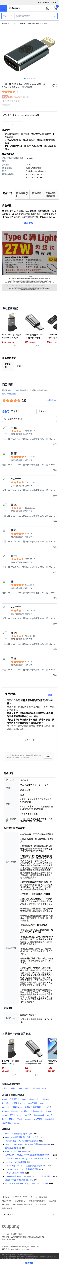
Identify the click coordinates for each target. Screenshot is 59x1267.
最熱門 (5, 411)
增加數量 (4, 124)
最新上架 (15, 411)
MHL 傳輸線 (23, 1089)
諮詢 (50, 694)
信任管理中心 (20, 1200)
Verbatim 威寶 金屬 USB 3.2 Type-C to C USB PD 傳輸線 (26, 1184)
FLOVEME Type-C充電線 (14, 1173)
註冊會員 (46, 2)
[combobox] (46, 411)
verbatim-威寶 (7, 1115)
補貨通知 (29, 1263)
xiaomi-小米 (34, 1099)
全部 (5, 16)
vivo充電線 (38, 1119)
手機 (13, 24)
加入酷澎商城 (41, 1204)
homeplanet (39, 1115)
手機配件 (21, 24)
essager (23, 1099)
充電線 (4, 1089)
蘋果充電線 (6, 1123)
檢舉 (48, 757)
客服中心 (54, 2)
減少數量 (20, 124)
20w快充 (48, 1107)
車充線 (27, 1107)
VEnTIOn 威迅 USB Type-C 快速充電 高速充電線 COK (25, 1166)
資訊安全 (5, 1204)
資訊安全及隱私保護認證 (22, 1204)
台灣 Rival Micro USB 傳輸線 (15, 1152)
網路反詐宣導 (7, 1208)
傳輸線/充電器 (33, 24)
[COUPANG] (10, 1227)
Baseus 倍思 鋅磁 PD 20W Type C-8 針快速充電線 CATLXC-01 (28, 1159)
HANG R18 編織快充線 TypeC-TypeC (18, 1134)
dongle (16, 1123)
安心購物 (52, 1200)
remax (4, 1099)
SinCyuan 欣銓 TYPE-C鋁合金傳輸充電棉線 (21, 1141)
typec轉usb (6, 1103)
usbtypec (45, 1099)
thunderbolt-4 (38, 1111)
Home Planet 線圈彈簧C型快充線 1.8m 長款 (21, 1137)
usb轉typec (25, 1111)
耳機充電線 (37, 1107)
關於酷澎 (5, 1196)
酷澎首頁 (5, 24)
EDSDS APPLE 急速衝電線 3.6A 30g (18, 1180)
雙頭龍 (19, 1119)
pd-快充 (28, 1115)
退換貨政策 (6, 1200)
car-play (19, 1115)
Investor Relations (20, 1196)
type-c (48, 1111)
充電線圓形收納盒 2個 (12, 1148)
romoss (28, 1119)
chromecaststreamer (10, 1111)
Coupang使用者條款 (39, 1196)
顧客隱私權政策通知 (37, 1200)
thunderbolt (49, 1119)
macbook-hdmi (45, 1103)
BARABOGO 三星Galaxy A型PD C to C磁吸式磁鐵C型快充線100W (28, 1155)
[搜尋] (54, 16)
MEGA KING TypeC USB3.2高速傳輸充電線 (21, 1169)
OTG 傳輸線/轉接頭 (38, 1089)
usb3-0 (49, 1115)
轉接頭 (44, 24)
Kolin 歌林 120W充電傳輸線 (15, 1162)
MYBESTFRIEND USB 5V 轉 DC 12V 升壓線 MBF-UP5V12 (27, 1144)
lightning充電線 (8, 1119)
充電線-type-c (19, 1103)
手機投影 (13, 1099)
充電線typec (17, 1107)
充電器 (13, 1089)
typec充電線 (32, 1103)
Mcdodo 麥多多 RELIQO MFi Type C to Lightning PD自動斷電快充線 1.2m (28, 1176)
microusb (5, 1107)
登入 (39, 2)
